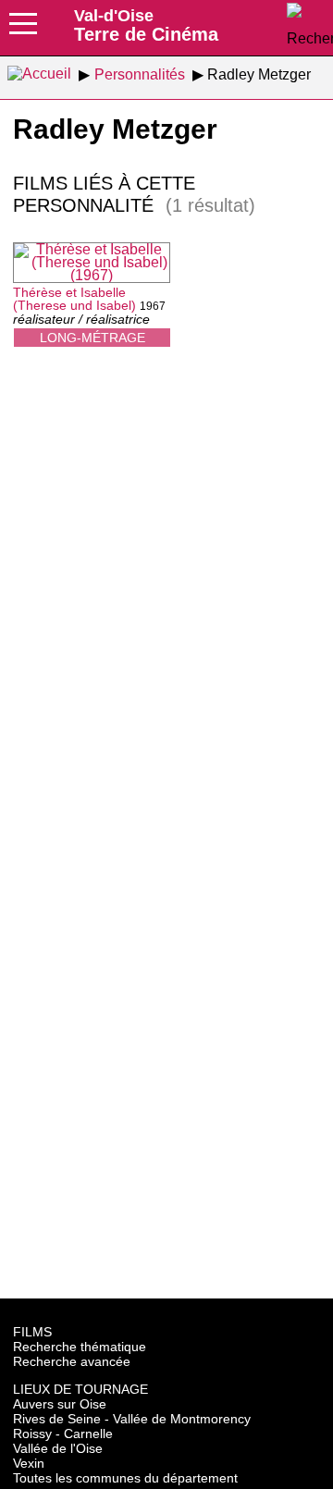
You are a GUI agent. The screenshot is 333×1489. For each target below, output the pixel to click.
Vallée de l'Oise (58, 1448)
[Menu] (23, 29)
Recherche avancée (71, 1361)
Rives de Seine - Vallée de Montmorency (132, 1418)
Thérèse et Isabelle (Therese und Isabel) (74, 299)
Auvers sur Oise (59, 1404)
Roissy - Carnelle (63, 1433)
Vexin (28, 1463)
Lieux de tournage (80, 1389)
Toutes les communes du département (125, 1478)
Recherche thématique (79, 1346)
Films (32, 1331)
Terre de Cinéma (146, 24)
